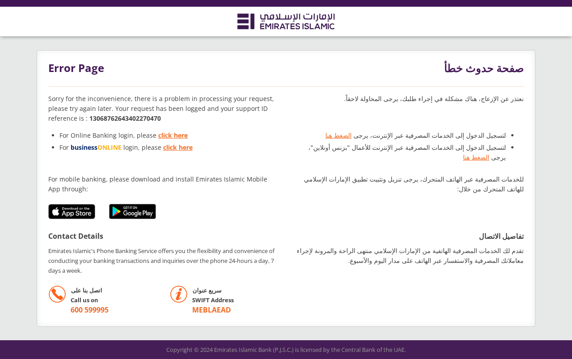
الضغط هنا (338, 135)
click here (173, 135)
